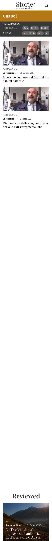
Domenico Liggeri (14, 525)
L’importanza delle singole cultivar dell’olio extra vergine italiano (26, 124)
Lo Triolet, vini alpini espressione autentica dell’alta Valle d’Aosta (23, 533)
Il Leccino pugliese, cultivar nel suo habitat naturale (26, 79)
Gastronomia (10, 69)
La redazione (9, 73)
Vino (8, 521)
